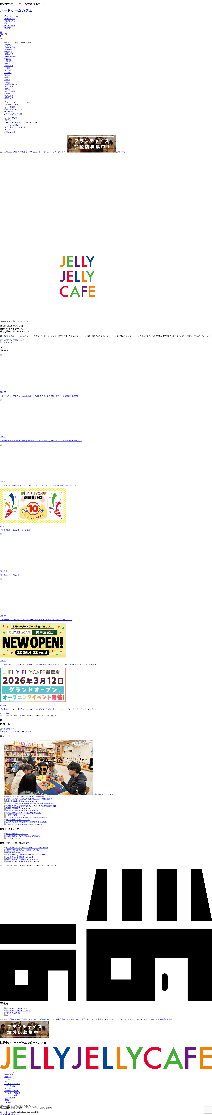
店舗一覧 (7, 1077)
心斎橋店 (7, 93)
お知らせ (7, 1081)
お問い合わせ (9, 132)
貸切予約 (7, 120)
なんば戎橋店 (9, 91)
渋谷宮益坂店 (9, 47)
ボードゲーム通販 (11, 125)
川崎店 (7, 80)
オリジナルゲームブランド (15, 127)
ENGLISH (8, 1102)
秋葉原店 (7, 59)
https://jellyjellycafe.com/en (9, 1114)
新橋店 (7, 63)
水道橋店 (7, 61)
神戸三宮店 (8, 96)
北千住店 (7, 70)
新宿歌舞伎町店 (10, 56)
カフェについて (10, 1072)
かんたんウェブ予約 (12, 1084)
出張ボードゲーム (11, 1091)
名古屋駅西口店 (10, 84)
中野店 (7, 68)
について (20, 340)
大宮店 (7, 82)
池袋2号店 (8, 52)
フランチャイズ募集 (12, 1093)
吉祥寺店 (7, 73)
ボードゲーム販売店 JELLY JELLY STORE (20, 122)
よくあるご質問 (10, 118)
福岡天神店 (8, 98)
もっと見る (4, 713)
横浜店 (7, 77)
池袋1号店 (8, 50)
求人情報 (7, 129)
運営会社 (7, 1100)
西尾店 (7, 89)
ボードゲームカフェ (16, 10)
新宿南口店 (8, 54)
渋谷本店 (7, 45)
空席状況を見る (8, 729)
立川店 (7, 75)
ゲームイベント (10, 1079)
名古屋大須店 (9, 87)
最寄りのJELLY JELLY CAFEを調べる (16, 731)
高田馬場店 (8, 66)
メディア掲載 (9, 1086)
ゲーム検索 (8, 1074)
